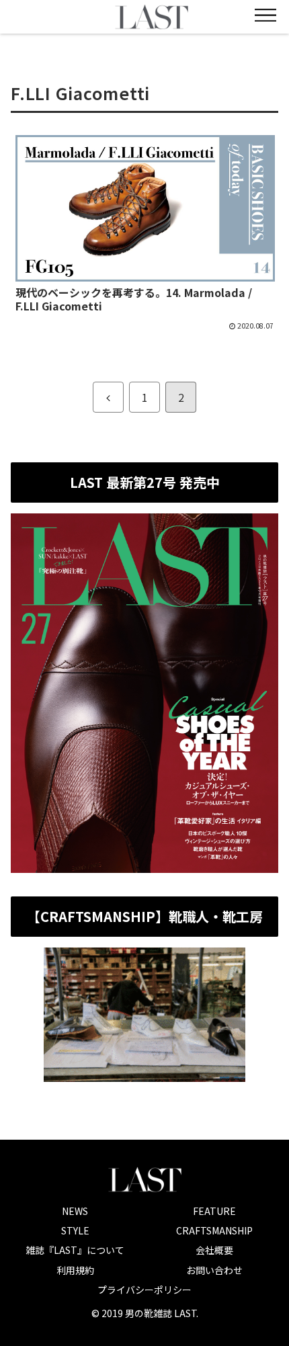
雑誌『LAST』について (75, 1250)
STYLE (75, 1230)
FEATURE (214, 1211)
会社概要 (214, 1250)
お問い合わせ (214, 1270)
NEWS (75, 1211)
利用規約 (75, 1270)
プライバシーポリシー (144, 1289)
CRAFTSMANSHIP (214, 1230)
